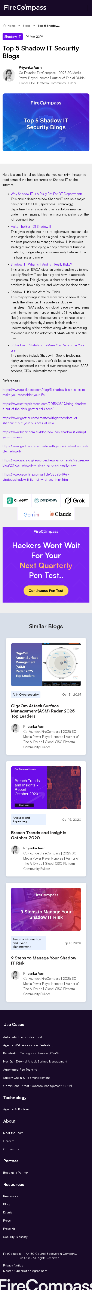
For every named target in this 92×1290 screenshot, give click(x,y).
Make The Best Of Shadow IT (31, 227)
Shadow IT (12, 36)
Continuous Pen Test (46, 590)
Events (7, 1212)
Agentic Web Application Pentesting (28, 1045)
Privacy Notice (13, 1265)
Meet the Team (13, 1133)
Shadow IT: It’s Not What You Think (35, 292)
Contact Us (11, 1149)
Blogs (27, 25)
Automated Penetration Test (22, 1037)
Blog (6, 1204)
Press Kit (9, 1228)
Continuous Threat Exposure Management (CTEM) (37, 1086)
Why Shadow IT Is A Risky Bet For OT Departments (47, 194)
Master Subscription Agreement (25, 1270)
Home (12, 25)
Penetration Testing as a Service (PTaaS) (31, 1053)
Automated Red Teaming (20, 1069)
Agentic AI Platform (16, 1109)
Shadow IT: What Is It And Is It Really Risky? (41, 264)
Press (7, 1220)
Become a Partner (15, 1172)
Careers (8, 1141)
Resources (10, 1196)
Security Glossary (15, 1236)
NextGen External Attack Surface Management (35, 1061)
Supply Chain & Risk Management (26, 1077)
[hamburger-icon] (83, 8)
